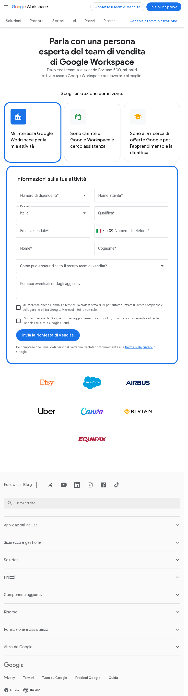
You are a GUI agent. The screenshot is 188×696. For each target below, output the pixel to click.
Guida (113, 678)
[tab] (32, 132)
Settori (58, 21)
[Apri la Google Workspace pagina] (30, 7)
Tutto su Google (54, 678)
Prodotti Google (87, 678)
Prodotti (37, 21)
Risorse (109, 21)
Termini (28, 678)
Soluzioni (13, 21)
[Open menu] (6, 7)
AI (74, 21)
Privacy (9, 678)
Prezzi (90, 21)
